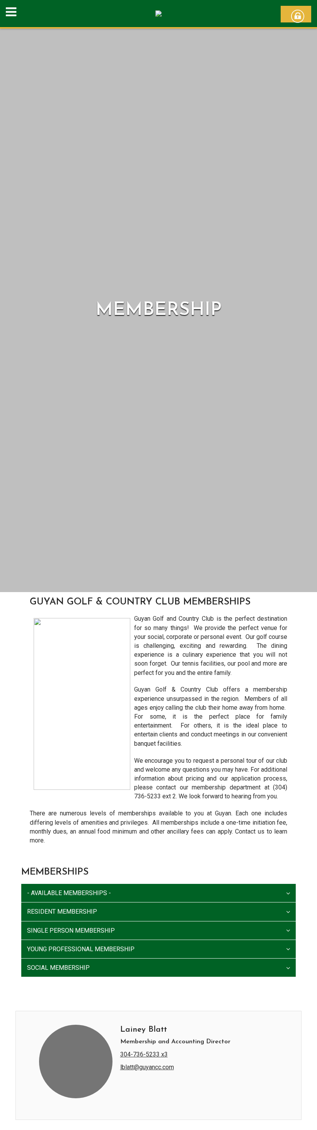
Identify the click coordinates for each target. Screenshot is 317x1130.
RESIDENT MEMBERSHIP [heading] (62, 911)
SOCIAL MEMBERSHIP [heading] (58, 967)
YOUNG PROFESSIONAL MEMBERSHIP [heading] (81, 949)
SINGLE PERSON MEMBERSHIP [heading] (71, 930)
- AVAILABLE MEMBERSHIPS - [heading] (69, 893)
